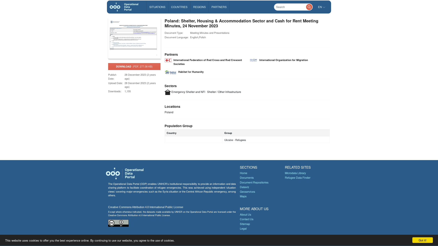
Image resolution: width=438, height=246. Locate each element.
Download (134, 66)
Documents (247, 178)
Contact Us (246, 219)
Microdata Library (295, 173)
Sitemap (245, 224)
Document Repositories (254, 182)
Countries (179, 7)
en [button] (320, 7)
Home (243, 173)
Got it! (423, 240)
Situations (157, 7)
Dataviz (244, 187)
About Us (245, 214)
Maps (243, 196)
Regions (199, 7)
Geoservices (247, 192)
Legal (243, 228)
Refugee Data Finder (297, 178)
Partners (219, 7)
